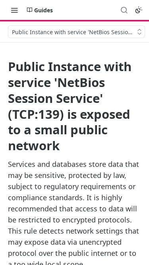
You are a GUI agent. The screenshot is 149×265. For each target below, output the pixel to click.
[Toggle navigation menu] (14, 10)
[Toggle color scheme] (138, 10)
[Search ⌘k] (124, 10)
